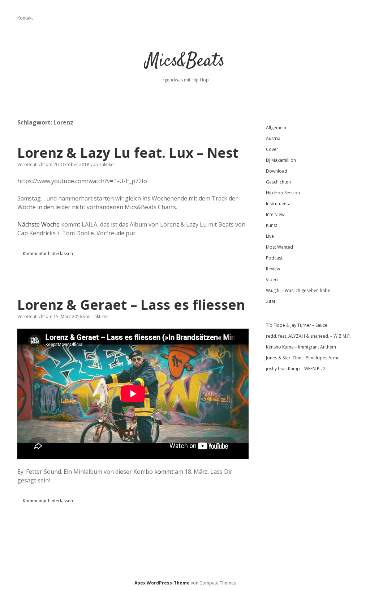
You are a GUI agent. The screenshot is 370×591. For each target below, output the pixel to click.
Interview (275, 214)
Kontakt (25, 18)
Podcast (274, 258)
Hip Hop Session (283, 193)
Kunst (271, 225)
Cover (272, 149)
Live (270, 236)
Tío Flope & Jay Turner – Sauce (296, 325)
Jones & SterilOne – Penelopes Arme (303, 358)
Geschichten (278, 182)
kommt (163, 472)
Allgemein (276, 127)
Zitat (270, 301)
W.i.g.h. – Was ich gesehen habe (298, 290)
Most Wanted (279, 247)
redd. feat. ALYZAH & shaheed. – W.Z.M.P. (308, 336)
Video (272, 279)
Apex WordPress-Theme (162, 583)
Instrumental (279, 203)
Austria (273, 138)
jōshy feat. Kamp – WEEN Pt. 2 (296, 369)
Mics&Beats (185, 61)
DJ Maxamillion (281, 160)
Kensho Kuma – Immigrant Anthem (301, 347)
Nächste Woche (38, 224)
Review (273, 269)
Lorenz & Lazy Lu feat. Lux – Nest (127, 152)
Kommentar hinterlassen (48, 253)
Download (276, 171)
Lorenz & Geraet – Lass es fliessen (131, 304)
